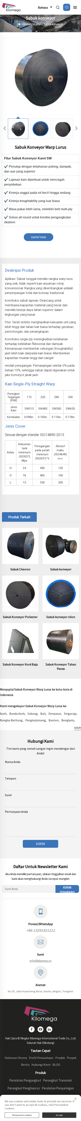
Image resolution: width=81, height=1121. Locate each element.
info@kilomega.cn (41, 961)
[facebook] (32, 1029)
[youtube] (40, 1029)
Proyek (71, 1058)
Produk (60, 1058)
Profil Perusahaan (41, 1058)
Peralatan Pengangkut (25, 1080)
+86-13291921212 (40, 930)
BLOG (56, 1065)
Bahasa (43, 7)
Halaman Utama (30, 24)
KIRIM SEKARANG (67, 889)
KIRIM (40, 843)
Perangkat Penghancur (23, 1088)
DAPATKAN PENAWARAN (39, 238)
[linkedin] (49, 1029)
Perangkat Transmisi (57, 1080)
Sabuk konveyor (53, 24)
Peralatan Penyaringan (58, 1088)
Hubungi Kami (41, 1065)
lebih (77, 728)
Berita (25, 1065)
